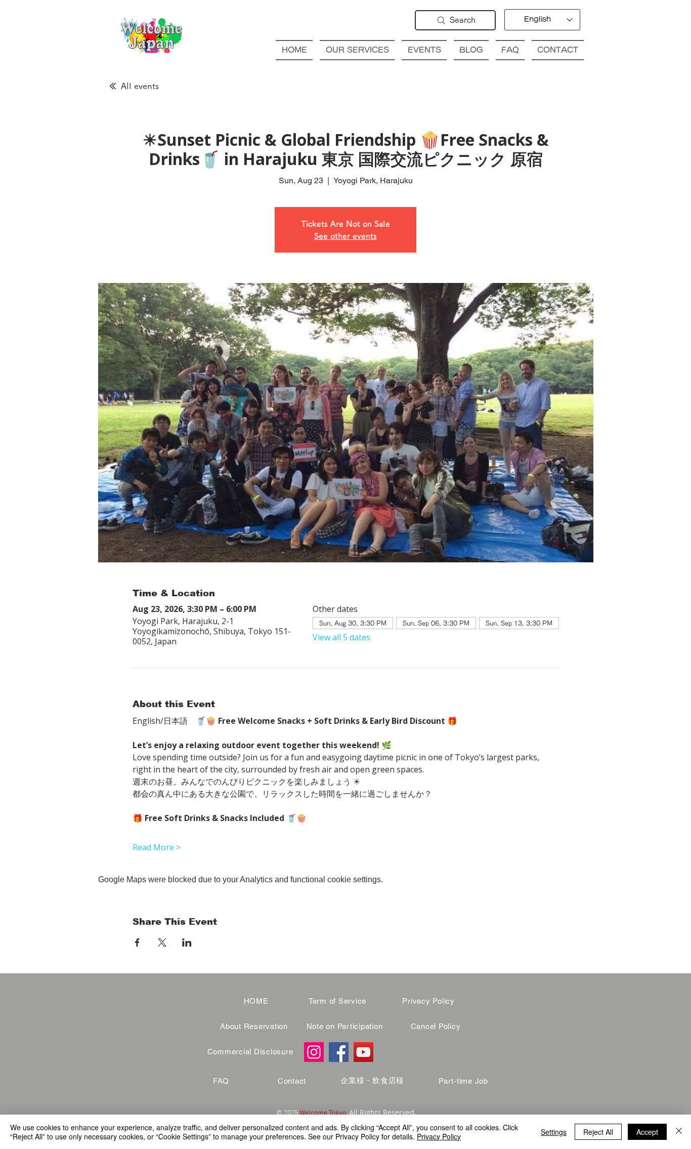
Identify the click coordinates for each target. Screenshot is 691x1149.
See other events (345, 236)
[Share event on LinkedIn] (187, 942)
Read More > (157, 847)
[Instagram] (314, 1052)
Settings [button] (554, 1132)
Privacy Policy (439, 1136)
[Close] (679, 1132)
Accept (647, 1132)
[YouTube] (363, 1052)
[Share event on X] (162, 942)
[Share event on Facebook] (137, 942)
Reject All (598, 1132)
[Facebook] (339, 1052)
